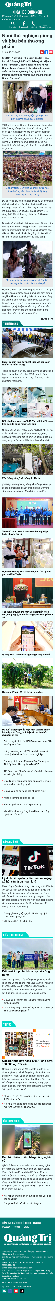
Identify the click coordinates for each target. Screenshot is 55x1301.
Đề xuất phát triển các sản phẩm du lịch (23, 804)
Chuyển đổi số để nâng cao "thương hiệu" (25, 791)
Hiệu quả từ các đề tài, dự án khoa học (22, 692)
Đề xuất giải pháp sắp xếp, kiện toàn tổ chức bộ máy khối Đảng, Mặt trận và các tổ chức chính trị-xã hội (26, 732)
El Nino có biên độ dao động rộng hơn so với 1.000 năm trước (26, 1097)
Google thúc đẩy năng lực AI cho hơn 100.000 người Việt (27, 1062)
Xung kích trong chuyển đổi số (19, 798)
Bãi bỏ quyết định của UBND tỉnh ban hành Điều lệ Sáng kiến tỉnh (28, 743)
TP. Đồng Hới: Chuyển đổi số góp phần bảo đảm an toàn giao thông (28, 772)
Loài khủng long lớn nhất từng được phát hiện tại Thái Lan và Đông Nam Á (28, 1009)
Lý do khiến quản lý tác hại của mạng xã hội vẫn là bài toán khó (27, 879)
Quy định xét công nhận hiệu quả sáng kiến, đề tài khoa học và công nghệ (27, 782)
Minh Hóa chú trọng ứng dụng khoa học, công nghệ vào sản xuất (27, 813)
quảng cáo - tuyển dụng (12, 1222)
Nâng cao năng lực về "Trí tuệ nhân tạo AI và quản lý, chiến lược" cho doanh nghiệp (26, 753)
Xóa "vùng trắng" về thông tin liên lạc (21, 478)
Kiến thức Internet (11, 19)
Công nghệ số (9, 16)
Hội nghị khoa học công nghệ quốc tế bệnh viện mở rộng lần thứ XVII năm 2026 (27, 1105)
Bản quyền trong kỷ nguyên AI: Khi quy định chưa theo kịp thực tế (25, 915)
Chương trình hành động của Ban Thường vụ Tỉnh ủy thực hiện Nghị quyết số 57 (26, 763)
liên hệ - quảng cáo (33, 1222)
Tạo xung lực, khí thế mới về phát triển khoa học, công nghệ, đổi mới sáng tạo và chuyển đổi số (27, 614)
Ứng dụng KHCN (27, 16)
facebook (6, 1226)
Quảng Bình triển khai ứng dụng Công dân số (26, 654)
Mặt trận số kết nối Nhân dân (18, 921)
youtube (17, 1226)
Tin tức (42, 16)
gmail (26, 1226)
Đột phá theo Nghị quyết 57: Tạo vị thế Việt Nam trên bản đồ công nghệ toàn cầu (27, 422)
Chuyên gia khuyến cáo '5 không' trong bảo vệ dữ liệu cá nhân (27, 1001)
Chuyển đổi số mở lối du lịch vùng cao (23, 1203)
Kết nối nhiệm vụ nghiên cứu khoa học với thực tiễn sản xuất (27, 1197)
